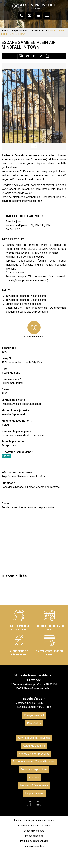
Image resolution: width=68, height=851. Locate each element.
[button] (38, 15)
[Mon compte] (29, 15)
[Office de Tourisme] (34, 11)
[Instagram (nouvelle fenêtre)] (38, 804)
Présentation (27, 58)
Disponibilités (47, 58)
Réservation (34, 58)
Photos (20, 58)
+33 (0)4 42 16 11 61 (21, 15)
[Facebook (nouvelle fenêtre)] (30, 804)
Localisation (40, 58)
